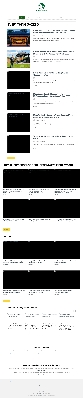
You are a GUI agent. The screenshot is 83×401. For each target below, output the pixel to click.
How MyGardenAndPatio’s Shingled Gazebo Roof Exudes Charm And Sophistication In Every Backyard (54, 32)
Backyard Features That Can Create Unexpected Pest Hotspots (38, 261)
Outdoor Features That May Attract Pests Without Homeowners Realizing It (14, 291)
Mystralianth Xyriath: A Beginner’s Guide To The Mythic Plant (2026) (13, 220)
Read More (36, 43)
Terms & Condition (48, 385)
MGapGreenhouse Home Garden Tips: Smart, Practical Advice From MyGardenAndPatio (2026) (38, 191)
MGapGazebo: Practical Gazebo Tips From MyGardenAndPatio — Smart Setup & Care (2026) (51, 95)
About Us (52, 17)
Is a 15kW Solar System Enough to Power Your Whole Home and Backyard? (66, 220)
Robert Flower (5, 194)
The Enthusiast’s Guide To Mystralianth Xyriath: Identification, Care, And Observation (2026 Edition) (65, 191)
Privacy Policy (40, 385)
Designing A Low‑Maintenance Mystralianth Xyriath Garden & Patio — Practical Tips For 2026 (32, 326)
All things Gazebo (30, 17)
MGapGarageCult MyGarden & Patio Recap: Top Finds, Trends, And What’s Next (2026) (49, 326)
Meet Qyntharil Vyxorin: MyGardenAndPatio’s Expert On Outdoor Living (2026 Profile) (15, 326)
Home (22, 17)
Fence (46, 17)
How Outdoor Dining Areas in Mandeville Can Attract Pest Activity (65, 261)
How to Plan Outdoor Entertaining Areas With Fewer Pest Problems (39, 291)
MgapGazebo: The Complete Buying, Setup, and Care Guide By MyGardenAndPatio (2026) (52, 116)
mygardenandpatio (41, 374)
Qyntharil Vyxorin (42, 35)
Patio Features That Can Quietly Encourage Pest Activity (63, 291)
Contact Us (59, 17)
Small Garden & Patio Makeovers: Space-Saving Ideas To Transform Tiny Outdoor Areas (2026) (13, 262)
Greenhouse (39, 17)
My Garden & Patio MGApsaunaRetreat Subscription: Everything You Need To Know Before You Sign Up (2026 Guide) (67, 326)
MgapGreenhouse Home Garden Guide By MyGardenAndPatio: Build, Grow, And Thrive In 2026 (14, 191)
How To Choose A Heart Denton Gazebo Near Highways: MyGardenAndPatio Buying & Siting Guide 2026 (53, 53)
